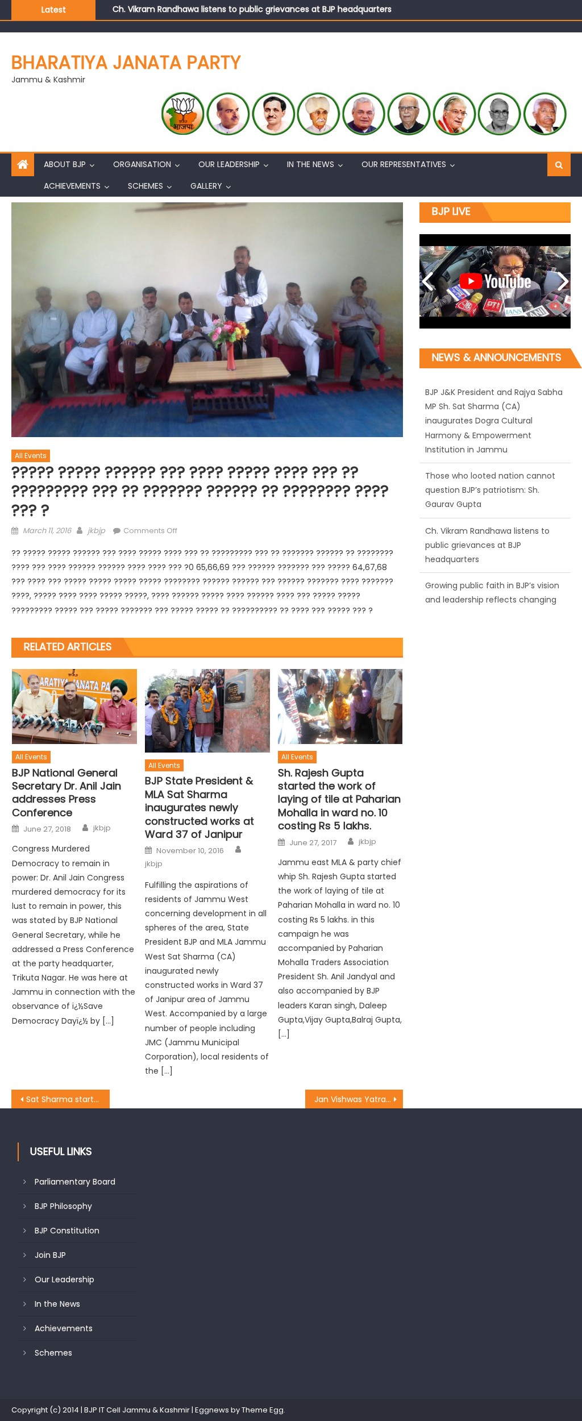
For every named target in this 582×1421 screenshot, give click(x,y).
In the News (310, 164)
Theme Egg (263, 1410)
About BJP (65, 164)
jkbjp (96, 530)
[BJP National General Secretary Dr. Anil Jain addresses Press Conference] (74, 706)
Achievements (72, 186)
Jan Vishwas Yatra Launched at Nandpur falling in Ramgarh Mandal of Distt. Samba (358, 1099)
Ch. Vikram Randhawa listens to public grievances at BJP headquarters (252, 8)
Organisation (142, 164)
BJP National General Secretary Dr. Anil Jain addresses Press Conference (66, 793)
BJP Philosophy (63, 1206)
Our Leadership (229, 164)
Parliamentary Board (75, 1181)
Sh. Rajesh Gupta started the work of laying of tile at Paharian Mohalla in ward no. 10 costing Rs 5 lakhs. (339, 799)
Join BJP (50, 1255)
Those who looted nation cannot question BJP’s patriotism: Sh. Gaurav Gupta (490, 406)
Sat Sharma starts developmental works (67, 1099)
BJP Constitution (67, 1230)
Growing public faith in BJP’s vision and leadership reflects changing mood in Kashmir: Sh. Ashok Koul (492, 516)
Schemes (145, 186)
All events (31, 455)
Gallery (206, 186)
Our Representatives (403, 164)
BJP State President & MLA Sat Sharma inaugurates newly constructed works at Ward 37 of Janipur (199, 807)
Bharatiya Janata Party (126, 62)
